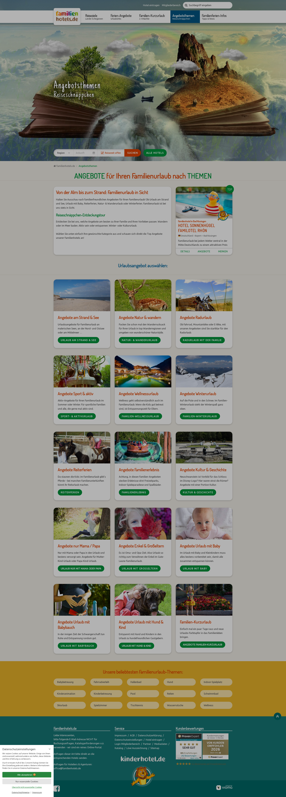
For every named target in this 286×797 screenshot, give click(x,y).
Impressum (37, 792)
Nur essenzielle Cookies (26, 781)
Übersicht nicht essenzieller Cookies (27, 787)
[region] (26, 761)
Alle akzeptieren (24, 775)
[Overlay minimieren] (50, 749)
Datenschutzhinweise (20, 792)
